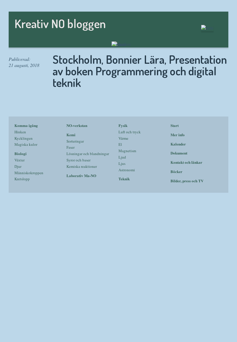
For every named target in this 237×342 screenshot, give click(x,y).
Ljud (122, 157)
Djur (17, 166)
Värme (123, 138)
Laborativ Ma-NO (81, 175)
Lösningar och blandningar (87, 153)
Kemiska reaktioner (81, 166)
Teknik (124, 178)
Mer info (178, 134)
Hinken (20, 131)
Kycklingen (23, 138)
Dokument (179, 153)
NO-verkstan (76, 125)
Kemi (70, 134)
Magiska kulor (25, 144)
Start (175, 125)
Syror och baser (78, 160)
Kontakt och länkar (186, 162)
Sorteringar (75, 141)
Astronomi (126, 169)
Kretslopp (22, 178)
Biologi (20, 153)
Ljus (121, 163)
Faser (70, 147)
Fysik (122, 125)
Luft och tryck (129, 131)
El (120, 144)
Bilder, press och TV (187, 180)
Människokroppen (28, 172)
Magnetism (127, 150)
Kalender (178, 144)
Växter (19, 160)
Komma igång (26, 125)
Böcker (176, 171)
